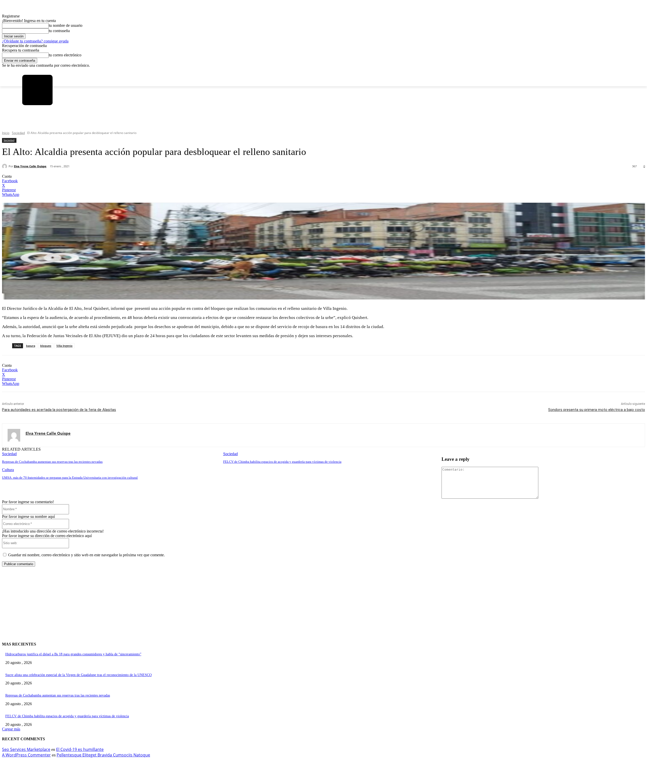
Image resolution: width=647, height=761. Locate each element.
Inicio (5, 133)
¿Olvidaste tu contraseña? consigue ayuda (35, 41)
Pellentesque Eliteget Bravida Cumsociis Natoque (103, 755)
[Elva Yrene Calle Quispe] (5, 166)
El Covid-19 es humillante (80, 749)
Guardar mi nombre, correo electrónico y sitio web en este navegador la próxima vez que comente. (86, 555)
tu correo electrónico (65, 55)
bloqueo (45, 346)
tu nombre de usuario (65, 25)
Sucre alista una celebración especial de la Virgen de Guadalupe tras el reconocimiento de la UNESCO (78, 675)
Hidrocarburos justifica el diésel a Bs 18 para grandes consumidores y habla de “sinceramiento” (73, 654)
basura (30, 346)
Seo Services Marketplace (26, 749)
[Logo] (37, 90)
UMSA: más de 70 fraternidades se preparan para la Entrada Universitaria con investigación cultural (70, 477)
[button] (28, 124)
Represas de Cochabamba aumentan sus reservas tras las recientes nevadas (52, 462)
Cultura (8, 470)
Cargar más (11, 729)
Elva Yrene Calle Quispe (30, 166)
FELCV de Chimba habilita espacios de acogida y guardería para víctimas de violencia (282, 462)
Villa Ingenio (64, 346)
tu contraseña (59, 31)
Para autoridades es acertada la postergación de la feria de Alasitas (59, 409)
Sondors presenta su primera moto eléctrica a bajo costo (596, 409)
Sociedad (18, 133)
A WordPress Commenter (26, 755)
